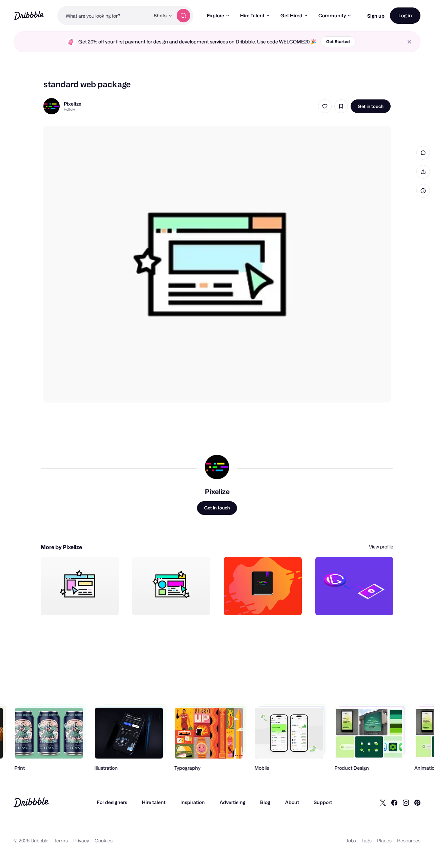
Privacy (81, 840)
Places (384, 840)
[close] (409, 42)
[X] (383, 802)
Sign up (375, 16)
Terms (61, 840)
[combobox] (104, 15)
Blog (265, 802)
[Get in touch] (79, 603)
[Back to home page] (29, 15)
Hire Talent (252, 15)
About (292, 802)
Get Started (338, 41)
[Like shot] (325, 106)
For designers (112, 802)
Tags (366, 840)
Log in (405, 15)
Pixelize (72, 104)
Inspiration (192, 802)
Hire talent (153, 802)
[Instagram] (406, 802)
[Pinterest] (417, 802)
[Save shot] (341, 106)
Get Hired (291, 15)
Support (323, 802)
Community (332, 15)
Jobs (351, 840)
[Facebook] (394, 802)
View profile (381, 546)
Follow (69, 109)
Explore (215, 15)
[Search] (183, 15)
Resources (408, 840)
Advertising (232, 802)
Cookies (104, 840)
